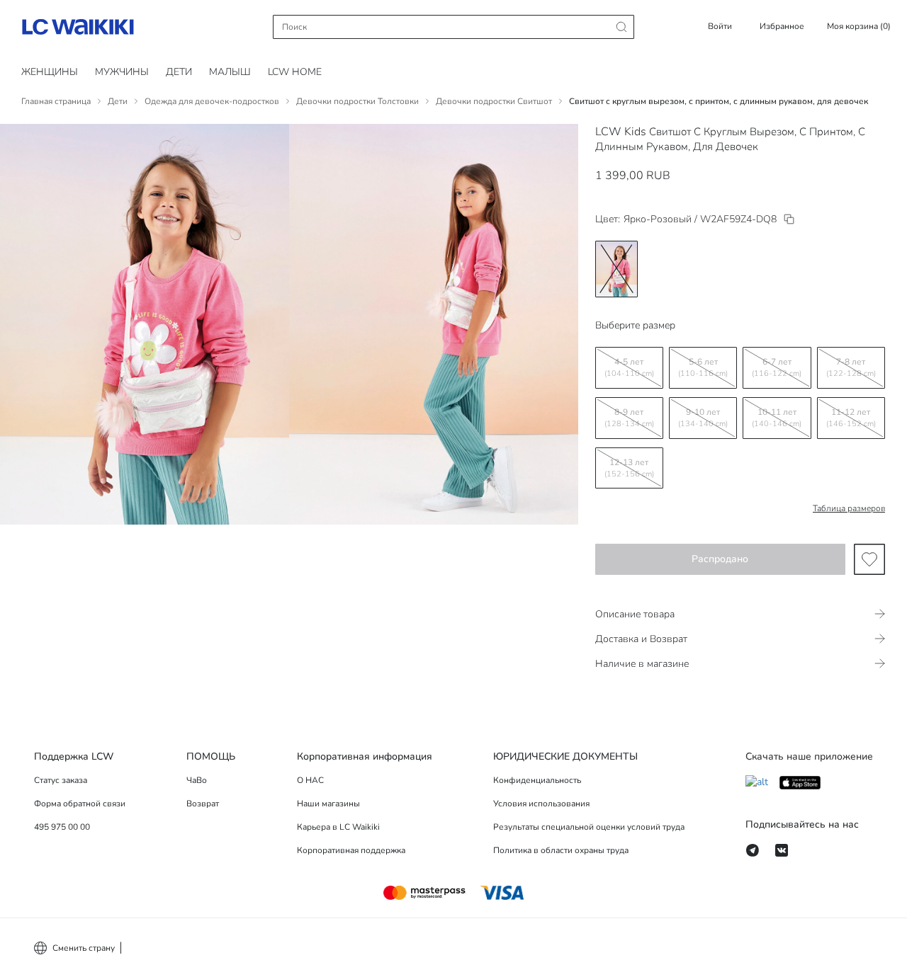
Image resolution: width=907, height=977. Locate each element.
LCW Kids (620, 131)
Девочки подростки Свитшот (494, 101)
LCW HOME (295, 72)
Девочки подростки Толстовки (357, 101)
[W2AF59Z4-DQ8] (789, 219)
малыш (230, 72)
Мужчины (122, 72)
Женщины (49, 72)
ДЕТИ (179, 72)
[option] (616, 269)
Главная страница (56, 101)
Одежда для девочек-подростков (212, 101)
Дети (118, 101)
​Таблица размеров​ (849, 508)
